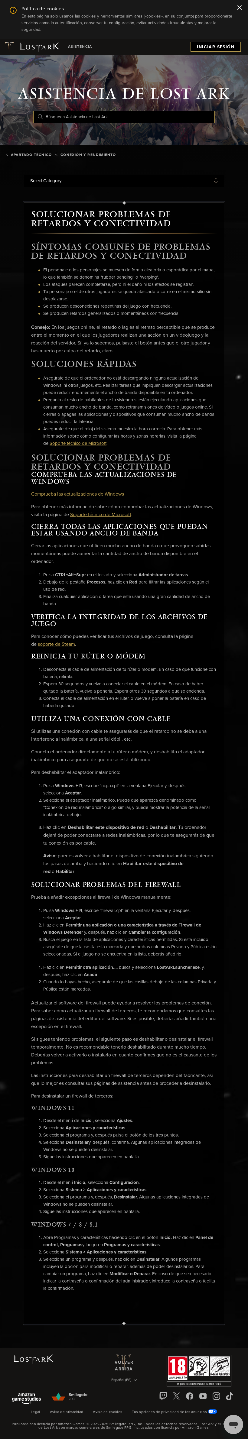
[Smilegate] (69, 1397)
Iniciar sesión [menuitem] (215, 47)
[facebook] (189, 1396)
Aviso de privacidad (66, 1412)
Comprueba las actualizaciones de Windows (77, 494)
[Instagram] (216, 1396)
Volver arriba (124, 1365)
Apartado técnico (31, 155)
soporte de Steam (56, 644)
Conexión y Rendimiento (88, 155)
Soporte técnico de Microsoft (78, 443)
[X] (176, 1396)
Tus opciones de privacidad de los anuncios (169, 1412)
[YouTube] (203, 1396)
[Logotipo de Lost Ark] (31, 47)
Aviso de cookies (107, 1412)
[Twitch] (163, 1396)
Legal (35, 1412)
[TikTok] (229, 1396)
